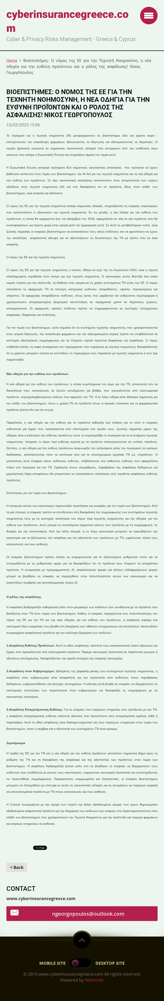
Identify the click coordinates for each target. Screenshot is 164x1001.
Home (11, 60)
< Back (16, 867)
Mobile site (52, 963)
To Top (82, 940)
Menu (149, 15)
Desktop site (110, 963)
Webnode (94, 980)
